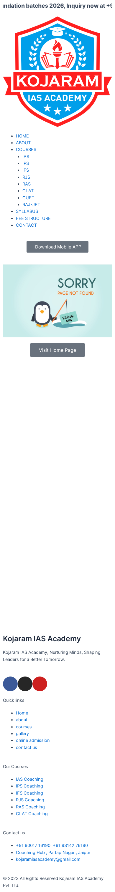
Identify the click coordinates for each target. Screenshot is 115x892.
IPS (25, 163)
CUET (28, 197)
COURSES (26, 149)
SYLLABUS (27, 211)
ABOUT (23, 142)
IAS (25, 156)
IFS (25, 170)
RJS (26, 177)
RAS (26, 184)
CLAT (28, 190)
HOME (22, 136)
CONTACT (26, 225)
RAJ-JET (31, 204)
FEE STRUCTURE (33, 218)
